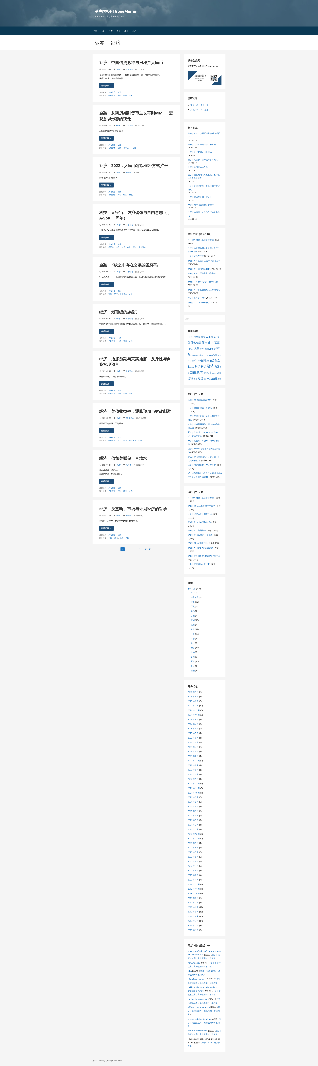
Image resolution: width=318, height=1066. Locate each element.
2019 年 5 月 (193, 911)
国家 (119, 491)
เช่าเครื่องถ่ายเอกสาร (197, 979)
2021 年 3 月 (193, 820)
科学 (197, 366)
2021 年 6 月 (193, 806)
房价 (119, 95)
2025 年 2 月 (193, 701)
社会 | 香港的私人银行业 (199, 564)
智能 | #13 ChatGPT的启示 (200, 302)
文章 (103, 30)
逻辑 (190, 378)
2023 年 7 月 (193, 733)
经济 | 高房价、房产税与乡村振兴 (203, 159)
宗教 (210, 355)
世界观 (197, 336)
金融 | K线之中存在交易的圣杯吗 (128, 264)
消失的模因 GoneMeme (115, 11)
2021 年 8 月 (193, 801)
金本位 (207, 378)
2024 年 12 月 (194, 710)
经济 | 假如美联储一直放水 (123, 458)
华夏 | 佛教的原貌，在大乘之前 (202, 465)
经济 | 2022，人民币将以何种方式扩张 (133, 165)
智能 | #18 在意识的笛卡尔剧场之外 (204, 260)
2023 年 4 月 (193, 747)
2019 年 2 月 (193, 925)
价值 (110, 538)
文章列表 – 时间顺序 (199, 109)
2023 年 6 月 (193, 737)
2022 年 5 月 (193, 770)
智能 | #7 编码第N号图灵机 (200, 535)
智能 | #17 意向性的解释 (199, 268)
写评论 (128, 172)
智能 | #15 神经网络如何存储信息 (203, 281)
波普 (123, 247)
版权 (126, 30)
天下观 (205, 355)
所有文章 (111, 92)
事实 (203, 337)
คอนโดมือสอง (194, 962)
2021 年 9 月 (193, 797)
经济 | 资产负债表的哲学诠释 (201, 204)
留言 (118, 30)
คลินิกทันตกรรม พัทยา (197, 1030)
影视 (193, 611)
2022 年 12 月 (194, 760)
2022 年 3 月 (193, 774)
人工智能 (211, 337)
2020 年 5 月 (193, 861)
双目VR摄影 (210, 348)
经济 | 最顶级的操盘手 (119, 311)
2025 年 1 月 (193, 705)
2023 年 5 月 (193, 742)
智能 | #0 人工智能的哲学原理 (201, 506)
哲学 (110, 294)
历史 (202, 348)
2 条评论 (129, 125)
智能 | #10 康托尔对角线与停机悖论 (204, 556)
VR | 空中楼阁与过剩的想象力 (201, 239)
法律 (207, 361)
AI (189, 337)
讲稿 (193, 652)
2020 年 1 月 (193, 879)
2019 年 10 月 (194, 893)
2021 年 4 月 (193, 815)
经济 (119, 92)
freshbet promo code (197, 999)
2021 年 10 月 (194, 792)
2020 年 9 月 (193, 843)
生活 (217, 360)
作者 (111, 30)
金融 (131, 95)
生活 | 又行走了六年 (197, 297)
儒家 (217, 342)
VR (192, 336)
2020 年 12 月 (194, 834)
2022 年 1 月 (193, 779)
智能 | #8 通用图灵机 (197, 543)
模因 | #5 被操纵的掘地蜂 (199, 399)
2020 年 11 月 (194, 838)
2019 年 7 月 (193, 902)
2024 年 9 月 (193, 719)
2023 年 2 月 (193, 756)
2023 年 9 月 (193, 728)
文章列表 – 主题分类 (199, 105)
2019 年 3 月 (193, 921)
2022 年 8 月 (193, 765)
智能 (193, 620)
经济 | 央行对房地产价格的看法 (202, 144)
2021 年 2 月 (193, 824)
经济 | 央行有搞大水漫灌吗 (200, 152)
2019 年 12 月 (194, 884)
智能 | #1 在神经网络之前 (199, 522)
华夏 (196, 348)
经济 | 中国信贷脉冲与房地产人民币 (131, 62)
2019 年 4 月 (193, 916)
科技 (119, 244)
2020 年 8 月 (193, 847)
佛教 (193, 342)
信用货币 (111, 95)
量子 (193, 666)
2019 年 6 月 (193, 907)
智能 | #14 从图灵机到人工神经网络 (204, 289)
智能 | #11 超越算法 (197, 530)
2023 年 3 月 (193, 751)
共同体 (111, 247)
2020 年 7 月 (193, 852)
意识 (219, 355)
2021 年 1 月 (193, 829)
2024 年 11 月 (194, 715)
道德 (200, 378)
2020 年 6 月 (193, 856)
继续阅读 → (106, 85)
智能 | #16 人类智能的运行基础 (202, 273)
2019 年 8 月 (193, 898)
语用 (205, 373)
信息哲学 (195, 597)
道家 (195, 378)
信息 (198, 342)
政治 (116, 538)
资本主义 (126, 148)
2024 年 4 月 (193, 724)
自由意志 (142, 247)
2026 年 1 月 (193, 692)
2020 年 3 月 (193, 870)
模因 (117, 247)
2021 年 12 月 (194, 783)
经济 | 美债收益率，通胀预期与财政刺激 (135, 411)
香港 (219, 379)
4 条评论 (129, 318)
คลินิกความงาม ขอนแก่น (199, 1007)
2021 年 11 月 (194, 788)
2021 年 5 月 (193, 811)
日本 (198, 361)
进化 (219, 373)
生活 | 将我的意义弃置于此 (200, 514)
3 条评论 (129, 271)
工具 (134, 30)
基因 (201, 355)
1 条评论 (129, 69)
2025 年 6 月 (193, 696)
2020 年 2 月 (193, 875)
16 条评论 (130, 418)
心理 (214, 355)
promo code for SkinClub (199, 1019)
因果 (193, 355)
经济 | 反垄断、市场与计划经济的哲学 (133, 508)
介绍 (95, 30)
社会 (119, 393)
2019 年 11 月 (194, 888)
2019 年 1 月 (193, 930)
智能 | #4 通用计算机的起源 (200, 547)
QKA (190, 971)
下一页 (148, 549)
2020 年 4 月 (193, 866)
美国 (125, 341)
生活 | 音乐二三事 (196, 256)
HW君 (118, 69)
